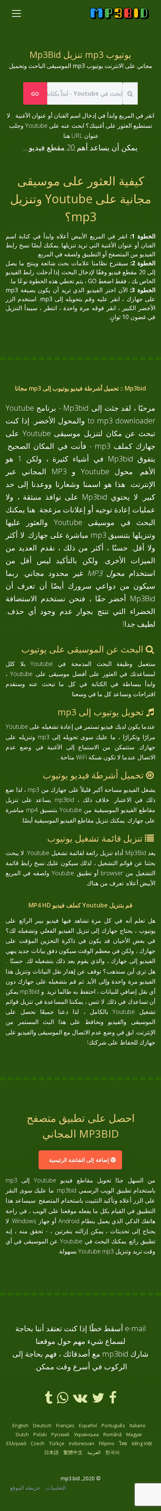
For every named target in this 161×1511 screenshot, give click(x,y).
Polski (40, 1434)
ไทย (123, 1443)
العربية (94, 1452)
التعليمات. (55, 1487)
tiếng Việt (142, 1443)
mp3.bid (70, 1478)
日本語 (51, 1452)
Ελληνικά (16, 1443)
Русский (60, 1434)
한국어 (112, 1452)
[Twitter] (97, 1400)
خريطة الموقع (25, 1487)
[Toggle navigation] (16, 13)
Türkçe (56, 1443)
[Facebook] (112, 1400)
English (20, 1425)
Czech (38, 1443)
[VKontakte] (79, 1400)
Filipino (107, 1443)
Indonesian (81, 1443)
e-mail (135, 1328)
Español (88, 1425)
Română (112, 1434)
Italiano (138, 1425)
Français (65, 1425)
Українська (86, 1434)
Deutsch (42, 1425)
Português (113, 1425)
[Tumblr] (48, 1400)
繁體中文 (73, 1452)
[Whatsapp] (62, 1400)
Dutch (22, 1434)
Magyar (134, 1434)
